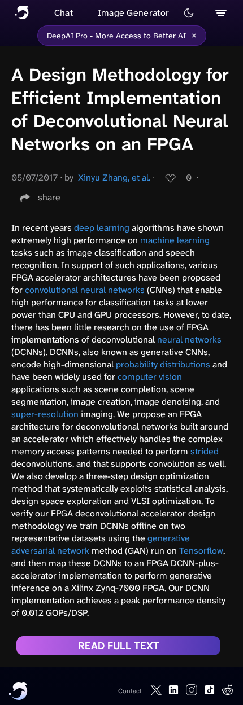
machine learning (175, 240)
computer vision (150, 377)
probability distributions (163, 364)
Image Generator (134, 13)
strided (204, 451)
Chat (63, 13)
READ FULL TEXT (118, 646)
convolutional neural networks (85, 290)
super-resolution (45, 414)
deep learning (101, 228)
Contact (130, 690)
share (49, 197)
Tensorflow (201, 551)
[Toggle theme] (189, 13)
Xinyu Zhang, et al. (114, 177)
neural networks (189, 339)
